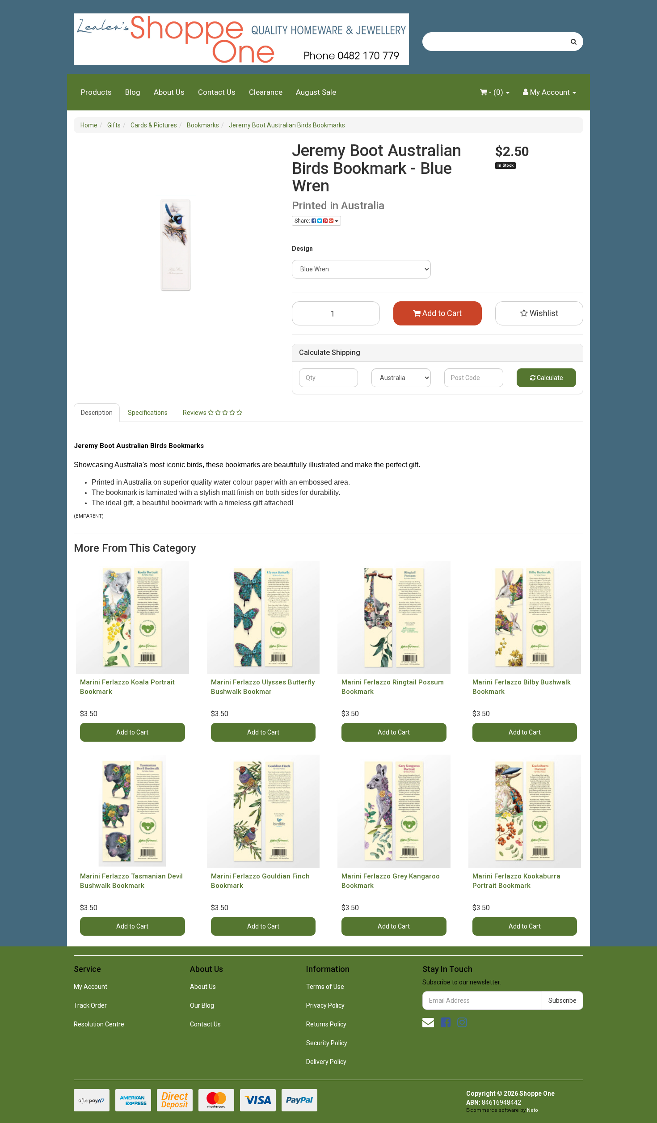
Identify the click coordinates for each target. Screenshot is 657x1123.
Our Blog (202, 1005)
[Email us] (428, 1022)
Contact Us (217, 92)
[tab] (97, 412)
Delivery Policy (326, 1061)
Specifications (148, 412)
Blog (132, 92)
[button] (539, 313)
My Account (90, 986)
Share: (303, 221)
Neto (532, 1110)
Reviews (195, 412)
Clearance (265, 92)
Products (96, 92)
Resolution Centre (99, 1024)
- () (496, 92)
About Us (169, 92)
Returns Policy (326, 1024)
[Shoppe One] (241, 36)
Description (97, 412)
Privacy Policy (325, 1005)
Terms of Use (325, 986)
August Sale (316, 92)
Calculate (549, 377)
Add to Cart (441, 313)
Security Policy (326, 1043)
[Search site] (573, 41)
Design (302, 248)
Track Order (90, 1005)
